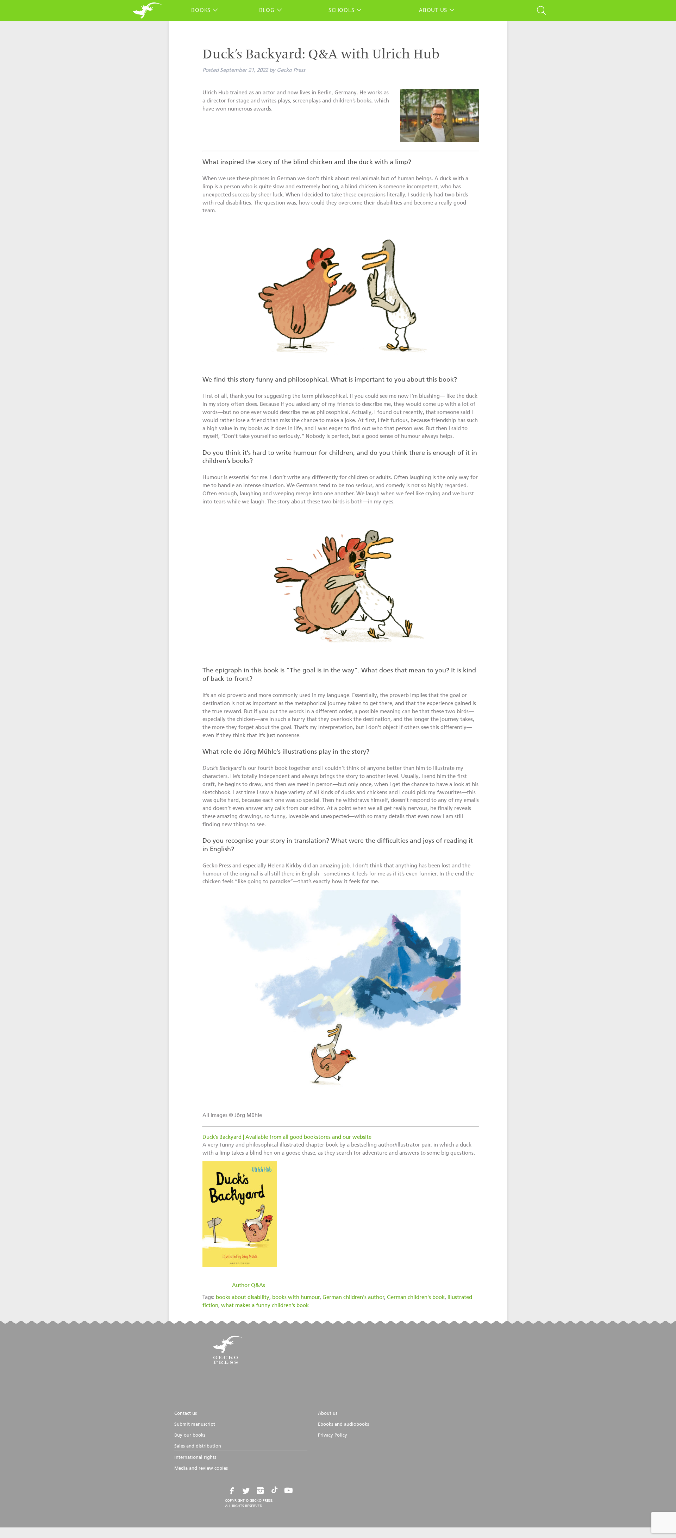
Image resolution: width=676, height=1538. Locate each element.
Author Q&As (248, 1285)
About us (433, 9)
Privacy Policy (332, 1435)
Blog (267, 9)
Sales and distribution (197, 1446)
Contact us (185, 1413)
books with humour (296, 1297)
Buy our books (189, 1435)
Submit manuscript (194, 1424)
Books (201, 9)
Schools (341, 9)
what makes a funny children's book (265, 1305)
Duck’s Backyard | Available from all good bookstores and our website (286, 1137)
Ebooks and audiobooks (343, 1424)
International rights (195, 1457)
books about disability (242, 1297)
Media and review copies (201, 1468)
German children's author (353, 1297)
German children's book (416, 1297)
